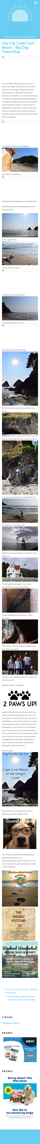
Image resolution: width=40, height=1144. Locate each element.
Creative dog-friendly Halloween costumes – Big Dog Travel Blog (20, 998)
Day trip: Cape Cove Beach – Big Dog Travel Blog (18, 47)
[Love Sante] (20, 33)
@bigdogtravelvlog (11, 1023)
